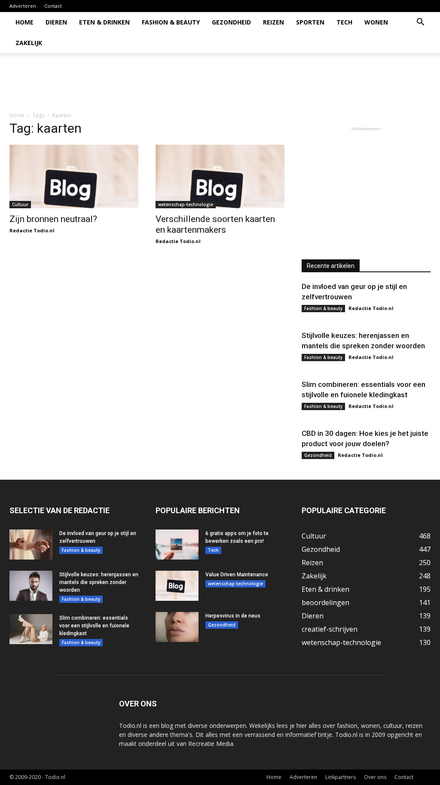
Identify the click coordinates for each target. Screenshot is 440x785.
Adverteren (22, 6)
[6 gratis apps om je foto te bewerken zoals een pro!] (177, 544)
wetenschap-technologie (185, 204)
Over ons (375, 777)
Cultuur (20, 204)
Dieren (56, 22)
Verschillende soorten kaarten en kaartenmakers (215, 224)
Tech (344, 22)
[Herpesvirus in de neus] (177, 627)
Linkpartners (340, 777)
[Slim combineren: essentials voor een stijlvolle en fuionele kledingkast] (30, 629)
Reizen (273, 22)
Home (24, 22)
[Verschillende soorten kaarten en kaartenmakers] (220, 176)
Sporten (310, 22)
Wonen (376, 22)
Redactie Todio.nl (32, 230)
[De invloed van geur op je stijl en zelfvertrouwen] (30, 544)
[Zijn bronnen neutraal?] (73, 176)
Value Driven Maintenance (236, 575)
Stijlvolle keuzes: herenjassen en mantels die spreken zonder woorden (98, 582)
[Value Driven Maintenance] (177, 586)
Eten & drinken (104, 22)
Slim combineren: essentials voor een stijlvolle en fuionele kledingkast (94, 625)
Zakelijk (28, 43)
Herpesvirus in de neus (232, 616)
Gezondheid (231, 22)
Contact (53, 6)
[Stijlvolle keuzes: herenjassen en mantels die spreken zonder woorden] (30, 586)
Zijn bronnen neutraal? (53, 219)
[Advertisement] (274, 83)
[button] (420, 23)
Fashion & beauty (171, 22)
